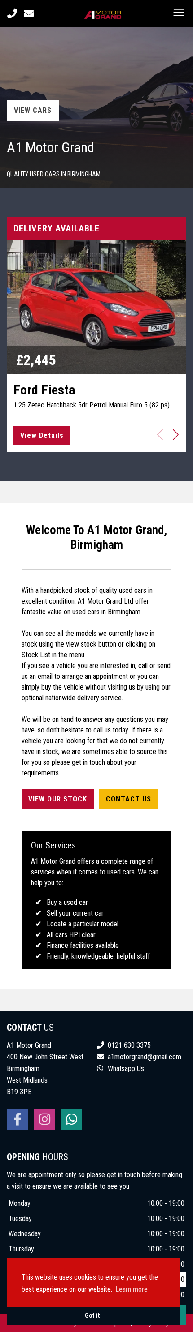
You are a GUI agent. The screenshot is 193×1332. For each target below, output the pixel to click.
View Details (42, 435)
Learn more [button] (131, 1289)
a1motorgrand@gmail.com (144, 1057)
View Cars (33, 110)
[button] (176, 434)
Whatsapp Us (125, 1068)
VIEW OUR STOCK (57, 799)
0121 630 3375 (128, 1045)
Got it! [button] (93, 1315)
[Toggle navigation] (178, 13)
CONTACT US (128, 799)
